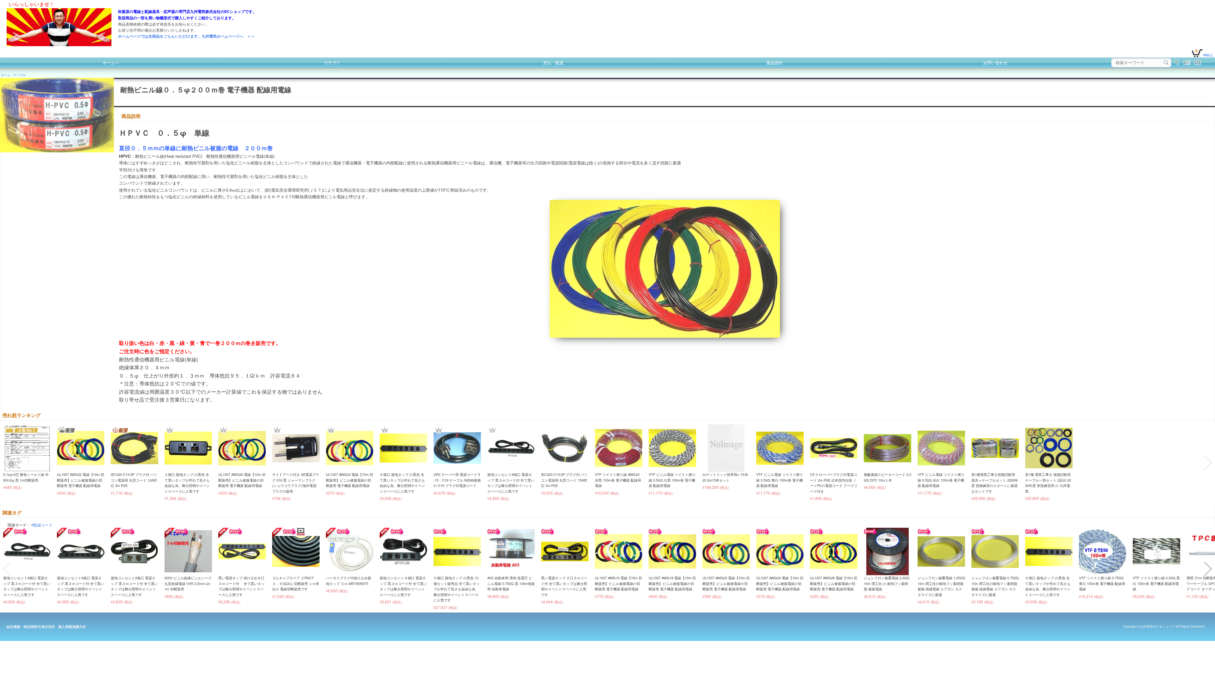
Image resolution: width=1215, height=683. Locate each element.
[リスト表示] (1187, 62)
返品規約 (774, 62)
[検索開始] (1166, 62)
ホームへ (111, 62)
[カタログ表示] (1197, 62)
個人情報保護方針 (72, 626)
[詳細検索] (1176, 62)
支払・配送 (553, 62)
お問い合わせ (995, 62)
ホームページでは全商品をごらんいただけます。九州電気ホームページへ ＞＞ (186, 36)
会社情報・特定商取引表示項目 (30, 626)
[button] (7, 463)
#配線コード (42, 524)
